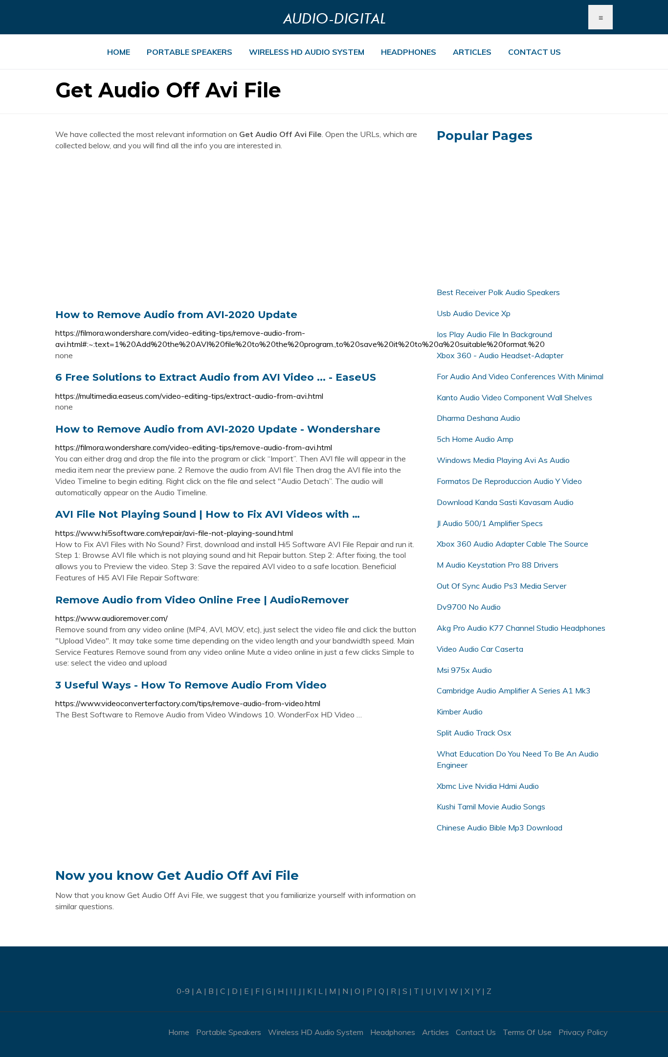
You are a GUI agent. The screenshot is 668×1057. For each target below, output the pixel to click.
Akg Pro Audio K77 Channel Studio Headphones (521, 628)
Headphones (408, 52)
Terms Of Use (527, 1032)
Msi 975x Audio (464, 670)
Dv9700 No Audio (469, 607)
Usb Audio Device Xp (474, 313)
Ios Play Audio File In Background (494, 334)
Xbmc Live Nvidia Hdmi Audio (488, 786)
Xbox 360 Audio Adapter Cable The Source (512, 544)
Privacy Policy (583, 1032)
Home (118, 52)
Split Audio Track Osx (474, 732)
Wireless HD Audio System (306, 52)
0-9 (183, 991)
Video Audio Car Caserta (480, 649)
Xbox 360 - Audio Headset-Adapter (500, 355)
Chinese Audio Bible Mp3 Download (499, 827)
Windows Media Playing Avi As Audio (503, 460)
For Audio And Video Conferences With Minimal (520, 376)
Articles (472, 52)
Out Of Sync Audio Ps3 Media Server (501, 586)
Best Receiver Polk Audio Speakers (498, 292)
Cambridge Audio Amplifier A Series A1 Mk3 (514, 690)
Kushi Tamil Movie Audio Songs (491, 806)
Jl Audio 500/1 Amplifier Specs (490, 523)
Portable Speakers (189, 52)
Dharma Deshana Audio (478, 418)
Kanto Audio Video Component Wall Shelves (514, 397)
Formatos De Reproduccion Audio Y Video (509, 481)
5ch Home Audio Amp (475, 439)
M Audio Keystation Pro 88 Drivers (497, 565)
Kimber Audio (460, 711)
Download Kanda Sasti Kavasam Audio (505, 502)
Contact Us (534, 52)
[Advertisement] (238, 229)
